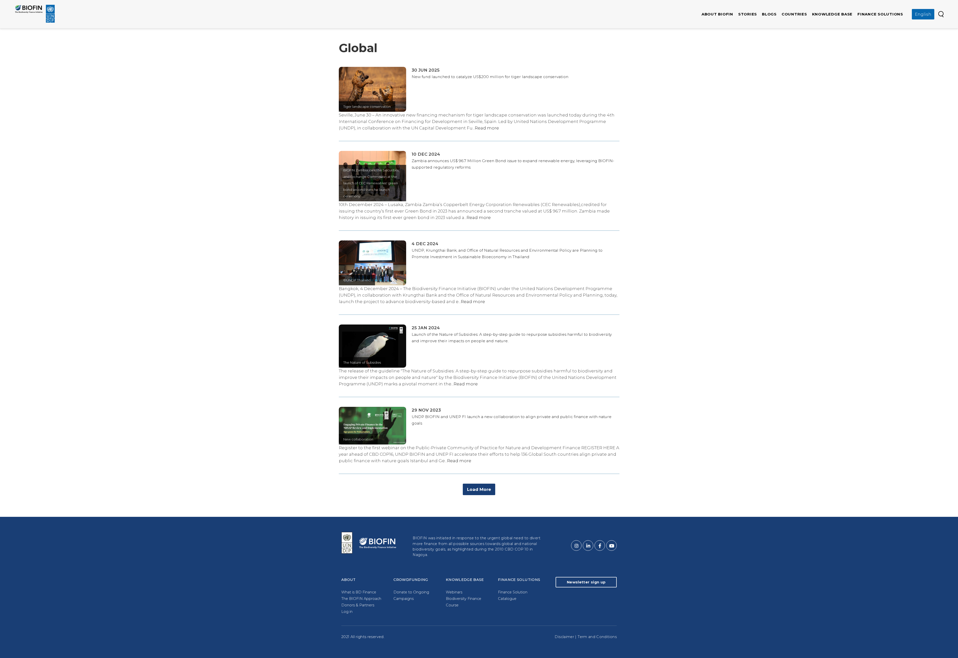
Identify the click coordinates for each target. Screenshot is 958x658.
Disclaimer (564, 637)
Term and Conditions (597, 637)
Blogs (769, 14)
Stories (747, 14)
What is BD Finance (358, 592)
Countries (794, 14)
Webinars (454, 592)
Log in (347, 611)
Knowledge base (832, 14)
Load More (479, 489)
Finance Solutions (880, 14)
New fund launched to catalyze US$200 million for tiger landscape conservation (490, 76)
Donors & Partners (357, 605)
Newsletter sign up (586, 582)
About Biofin (717, 14)
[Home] (35, 13)
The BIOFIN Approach (361, 598)
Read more (487, 127)
